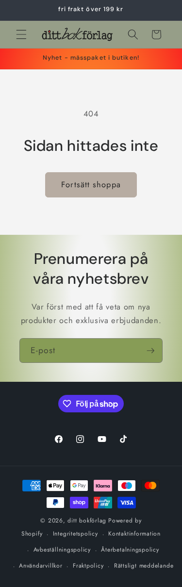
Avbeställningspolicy (62, 549)
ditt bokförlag (86, 520)
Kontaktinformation (134, 533)
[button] (21, 34)
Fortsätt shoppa (91, 184)
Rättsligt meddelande (143, 565)
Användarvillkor (41, 565)
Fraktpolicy (88, 565)
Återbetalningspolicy (130, 549)
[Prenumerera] (150, 350)
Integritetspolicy (75, 533)
